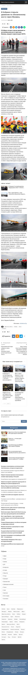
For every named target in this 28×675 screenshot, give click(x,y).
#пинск (3, 632)
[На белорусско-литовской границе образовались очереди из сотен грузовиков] (20, 387)
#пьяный (10, 634)
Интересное (6, 567)
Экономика (5, 598)
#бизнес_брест (16, 611)
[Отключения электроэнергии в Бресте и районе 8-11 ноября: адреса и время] (4, 459)
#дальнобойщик (5, 616)
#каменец (10, 619)
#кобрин (15, 326)
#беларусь (4, 611)
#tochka (3, 609)
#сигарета (4, 637)
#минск (3, 624)
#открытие (4, 328)
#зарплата (4, 619)
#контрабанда (22, 619)
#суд (9, 637)
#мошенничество (5, 626)
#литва (16, 621)
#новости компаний (15, 629)
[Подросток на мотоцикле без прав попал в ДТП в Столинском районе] (8, 387)
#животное (17, 616)
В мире (4, 558)
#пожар (16, 632)
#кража (11, 621)
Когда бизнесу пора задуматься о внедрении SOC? (13, 479)
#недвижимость (5, 629)
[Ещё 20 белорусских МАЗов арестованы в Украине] (4, 446)
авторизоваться (5, 416)
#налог (12, 626)
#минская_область (11, 624)
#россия (20, 634)
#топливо (14, 637)
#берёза (10, 611)
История (5, 570)
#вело (13, 614)
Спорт (4, 590)
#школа (3, 639)
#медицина (21, 621)
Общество (5, 573)
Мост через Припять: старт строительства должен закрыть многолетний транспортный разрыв (12, 518)
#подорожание (10, 632)
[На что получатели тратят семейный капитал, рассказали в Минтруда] (4, 453)
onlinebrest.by (23, 323)
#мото (18, 624)
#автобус (13, 609)
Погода (4, 575)
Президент (5, 578)
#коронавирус (5, 621)
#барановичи (20, 609)
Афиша (4, 556)
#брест (23, 611)
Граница (5, 561)
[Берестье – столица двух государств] (4, 440)
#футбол (19, 637)
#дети (12, 616)
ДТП (4, 564)
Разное (4, 587)
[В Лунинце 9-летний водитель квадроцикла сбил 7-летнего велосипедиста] (4, 188)
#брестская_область (8, 326)
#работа (15, 634)
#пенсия (23, 629)
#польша (22, 632)
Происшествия (6, 581)
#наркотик (18, 626)
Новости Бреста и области (7, 2)
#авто (8, 609)
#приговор (4, 634)
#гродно (24, 614)
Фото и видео (6, 595)
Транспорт (4, 8)
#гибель (18, 614)
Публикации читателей (8, 584)
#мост (20, 326)
